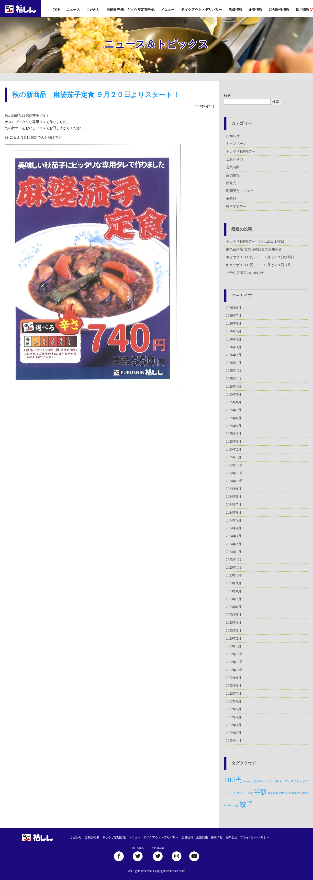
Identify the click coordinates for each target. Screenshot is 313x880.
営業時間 (233, 167)
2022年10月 (234, 670)
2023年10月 (234, 575)
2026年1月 (233, 363)
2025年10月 (234, 386)
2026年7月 (233, 315)
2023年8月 (233, 591)
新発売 (231, 183)
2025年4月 (233, 434)
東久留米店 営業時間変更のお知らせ (254, 249)
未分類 (231, 199)
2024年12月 (234, 465)
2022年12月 (234, 654)
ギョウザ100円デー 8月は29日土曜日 (255, 241)
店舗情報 (235, 9)
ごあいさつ (234, 159)
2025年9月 (233, 394)
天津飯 (292, 793)
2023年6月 (233, 607)
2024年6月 (233, 512)
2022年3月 (233, 725)
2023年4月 (233, 622)
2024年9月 (233, 489)
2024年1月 (233, 552)
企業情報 (255, 9)
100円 (233, 780)
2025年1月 (233, 457)
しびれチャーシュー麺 (264, 781)
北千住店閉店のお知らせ (245, 273)
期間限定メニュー (239, 191)
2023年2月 (233, 638)
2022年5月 (233, 709)
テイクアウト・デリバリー (201, 9)
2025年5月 (233, 426)
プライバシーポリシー (254, 837)
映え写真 (302, 793)
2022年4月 (233, 717)
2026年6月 (233, 323)
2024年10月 (234, 481)
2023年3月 (233, 630)
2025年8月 (233, 402)
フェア (232, 793)
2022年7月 (233, 693)
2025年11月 (234, 379)
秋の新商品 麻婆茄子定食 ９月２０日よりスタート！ (96, 94)
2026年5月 (233, 331)
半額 (260, 791)
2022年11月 (234, 662)
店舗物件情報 (279, 9)
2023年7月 (233, 599)
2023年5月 (233, 615)
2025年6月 (233, 418)
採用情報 (303, 9)
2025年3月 (233, 441)
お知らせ (233, 136)
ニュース (73, 9)
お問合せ (231, 837)
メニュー (168, 9)
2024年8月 (233, 496)
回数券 (283, 793)
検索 (227, 96)
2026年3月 (233, 347)
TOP (56, 9)
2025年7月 (233, 410)
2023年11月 (234, 567)
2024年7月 (233, 505)
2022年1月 (233, 741)
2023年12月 (234, 560)
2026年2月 (233, 355)
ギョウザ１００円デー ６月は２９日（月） (260, 265)
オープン (284, 781)
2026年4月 (233, 339)
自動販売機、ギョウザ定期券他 (131, 9)
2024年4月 (233, 528)
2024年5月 (233, 520)
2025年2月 (233, 449)
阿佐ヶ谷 (233, 805)
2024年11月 (234, 473)
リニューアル (245, 793)
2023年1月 (233, 646)
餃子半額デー (236, 206)
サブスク (296, 781)
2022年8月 (233, 686)
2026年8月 (233, 308)
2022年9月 (233, 678)
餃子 (246, 804)
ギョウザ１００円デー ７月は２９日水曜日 (260, 257)
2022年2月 (233, 733)
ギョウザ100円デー (240, 151)
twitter (246, 781)
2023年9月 (233, 583)
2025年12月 (234, 370)
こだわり (93, 9)
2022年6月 (233, 701)
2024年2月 (233, 544)
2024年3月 (233, 536)
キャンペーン (236, 144)
